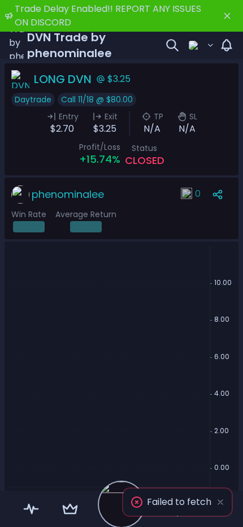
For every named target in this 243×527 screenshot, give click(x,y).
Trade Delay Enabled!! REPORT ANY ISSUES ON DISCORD (108, 15)
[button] (177, 502)
